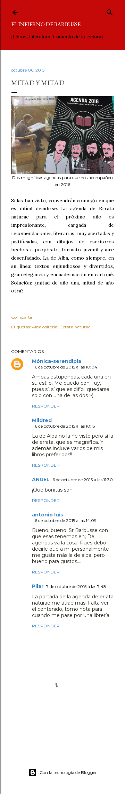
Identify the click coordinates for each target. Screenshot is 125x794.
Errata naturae (75, 326)
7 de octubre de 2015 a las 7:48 (76, 586)
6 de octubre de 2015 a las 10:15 (65, 426)
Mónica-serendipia (56, 361)
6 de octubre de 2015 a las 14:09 (66, 520)
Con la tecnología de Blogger (68, 772)
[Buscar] (110, 11)
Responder (46, 406)
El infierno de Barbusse (46, 24)
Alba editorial (45, 326)
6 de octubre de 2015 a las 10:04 (66, 367)
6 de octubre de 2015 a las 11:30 (82, 479)
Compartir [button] (22, 317)
